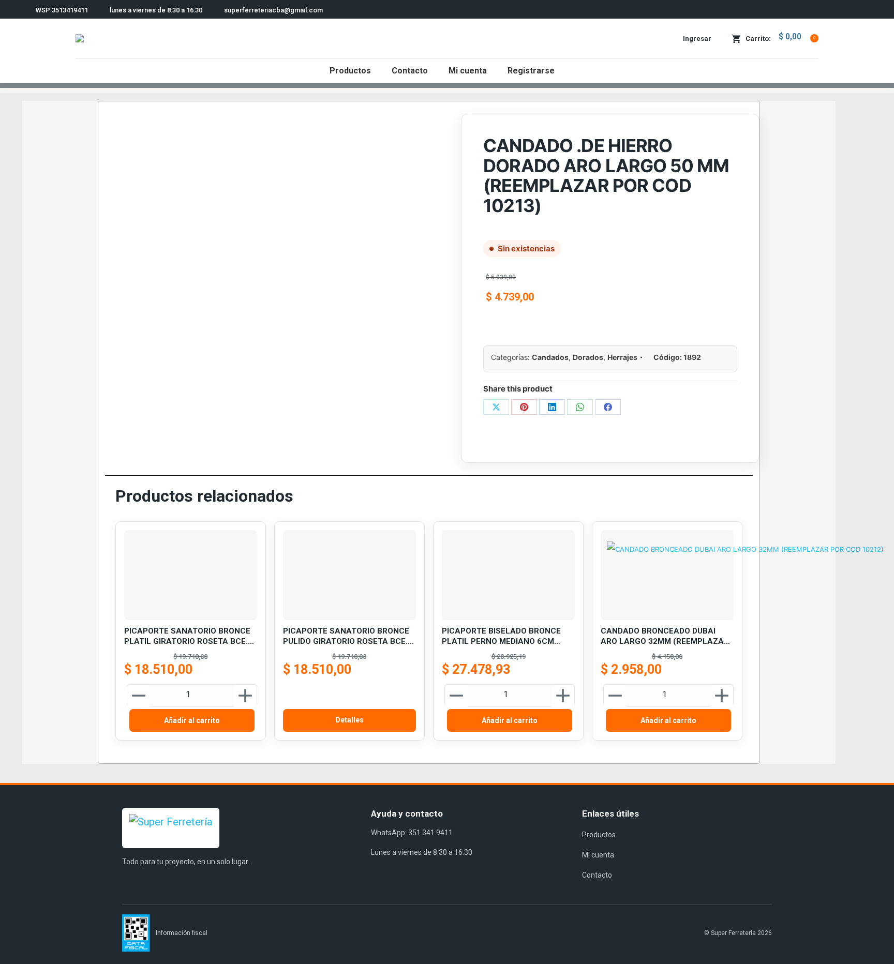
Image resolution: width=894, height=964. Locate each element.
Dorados (588, 357)
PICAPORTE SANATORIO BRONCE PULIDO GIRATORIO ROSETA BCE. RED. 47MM (346, 636)
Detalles (349, 720)
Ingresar (697, 38)
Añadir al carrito (192, 720)
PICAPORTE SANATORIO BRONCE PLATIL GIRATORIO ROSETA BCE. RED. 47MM (187, 636)
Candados (550, 357)
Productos (599, 835)
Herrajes (622, 357)
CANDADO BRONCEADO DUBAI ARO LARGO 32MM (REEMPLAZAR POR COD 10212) (665, 636)
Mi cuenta (598, 855)
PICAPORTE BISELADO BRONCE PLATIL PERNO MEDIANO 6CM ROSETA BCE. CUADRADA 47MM (502, 636)
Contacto (597, 875)
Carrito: (780, 37)
